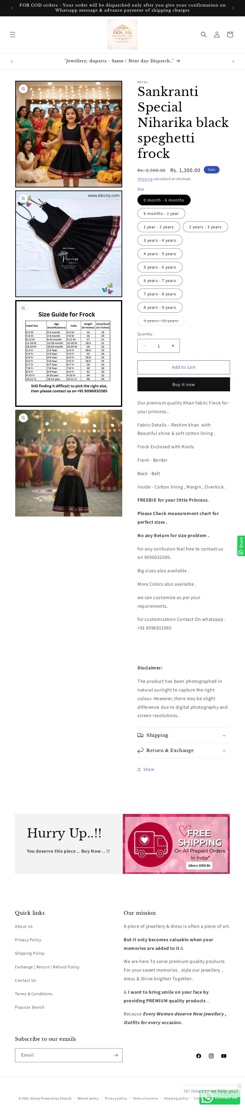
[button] (12, 34)
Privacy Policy (28, 939)
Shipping (145, 178)
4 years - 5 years (160, 253)
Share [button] (148, 769)
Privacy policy (116, 1098)
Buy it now (183, 384)
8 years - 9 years (160, 307)
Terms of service (145, 1098)
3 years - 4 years (160, 240)
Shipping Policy (30, 953)
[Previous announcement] (11, 8)
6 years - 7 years (160, 280)
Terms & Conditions (34, 993)
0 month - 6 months (164, 200)
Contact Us (25, 980)
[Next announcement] (233, 8)
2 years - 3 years (205, 226)
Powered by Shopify (56, 1098)
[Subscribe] (115, 1055)
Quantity (144, 333)
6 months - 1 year (161, 213)
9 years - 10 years (164, 322)
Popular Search (30, 1007)
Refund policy (88, 1098)
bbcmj (35, 1098)
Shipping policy (176, 1098)
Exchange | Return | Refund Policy (47, 967)
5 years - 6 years (160, 267)
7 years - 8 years (160, 294)
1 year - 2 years (159, 226)
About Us (24, 926)
